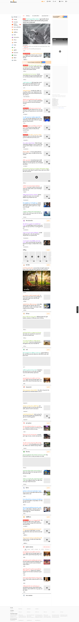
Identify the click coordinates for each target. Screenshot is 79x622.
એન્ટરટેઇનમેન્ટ (25, 200)
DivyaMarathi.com (55, 102)
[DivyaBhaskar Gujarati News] (13, 2)
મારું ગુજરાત (25, 114)
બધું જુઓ (48, 249)
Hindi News (11, 608)
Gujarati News (29, 608)
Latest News (36, 608)
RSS (56, 96)
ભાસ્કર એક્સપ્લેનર (26, 96)
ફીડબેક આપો (77, 309)
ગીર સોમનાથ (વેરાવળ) (48, 549)
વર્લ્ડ (24, 50)
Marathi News (20, 608)
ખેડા (39, 549)
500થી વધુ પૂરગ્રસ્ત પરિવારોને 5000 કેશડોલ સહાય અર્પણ (39, 617)
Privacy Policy (63, 96)
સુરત (24, 105)
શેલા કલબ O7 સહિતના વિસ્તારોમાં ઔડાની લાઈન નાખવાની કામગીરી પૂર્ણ (47, 617)
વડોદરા (24, 431)
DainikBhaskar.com (55, 99)
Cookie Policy (59, 96)
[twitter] (47, 51)
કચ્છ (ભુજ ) (36, 549)
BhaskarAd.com (54, 105)
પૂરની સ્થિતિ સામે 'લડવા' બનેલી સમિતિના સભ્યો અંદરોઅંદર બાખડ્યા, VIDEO (14, 617)
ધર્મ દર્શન (24, 157)
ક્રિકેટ (24, 123)
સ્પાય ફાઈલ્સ (25, 140)
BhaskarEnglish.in (55, 101)
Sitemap (58, 94)
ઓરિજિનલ (25, 59)
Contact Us (53, 96)
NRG (24, 383)
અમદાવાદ (24, 448)
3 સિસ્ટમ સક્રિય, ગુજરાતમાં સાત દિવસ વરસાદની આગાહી (56, 617)
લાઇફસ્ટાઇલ (25, 403)
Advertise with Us (54, 94)
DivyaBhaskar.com (55, 100)
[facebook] (45, 51)
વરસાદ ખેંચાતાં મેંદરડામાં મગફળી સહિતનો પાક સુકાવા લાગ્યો (22, 617)
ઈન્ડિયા (24, 71)
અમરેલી (32, 549)
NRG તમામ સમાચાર (47, 546)
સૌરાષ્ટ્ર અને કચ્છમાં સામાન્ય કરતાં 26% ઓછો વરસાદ (31, 617)
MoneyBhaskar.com (37, 620)
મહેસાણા (24, 191)
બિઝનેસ (24, 217)
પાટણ (24, 440)
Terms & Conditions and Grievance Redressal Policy (58, 95)
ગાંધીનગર (42, 549)
